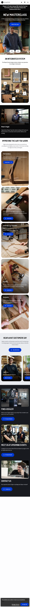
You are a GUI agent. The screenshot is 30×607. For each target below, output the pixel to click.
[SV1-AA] (16, 71)
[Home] (8, 2)
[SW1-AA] (13, 98)
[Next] (18, 51)
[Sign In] (21, 2)
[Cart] (25, 2)
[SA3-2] (24, 93)
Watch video (8, 377)
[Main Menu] (28, 2)
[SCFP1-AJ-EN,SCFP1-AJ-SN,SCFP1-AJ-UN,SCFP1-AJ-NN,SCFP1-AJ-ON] (17, 90)
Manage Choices (15, 604)
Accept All (24, 604)
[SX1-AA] (25, 79)
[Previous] (12, 51)
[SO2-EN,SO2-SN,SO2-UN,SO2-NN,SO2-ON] (5, 83)
